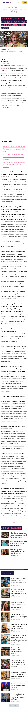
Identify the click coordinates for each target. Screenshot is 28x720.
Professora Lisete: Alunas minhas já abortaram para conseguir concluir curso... (14, 149)
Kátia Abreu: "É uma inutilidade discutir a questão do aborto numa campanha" (13, 157)
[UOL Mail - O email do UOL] (19, 2)
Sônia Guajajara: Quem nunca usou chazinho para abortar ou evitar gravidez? (14, 164)
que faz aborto (9, 105)
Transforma (14, 8)
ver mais (13, 705)
